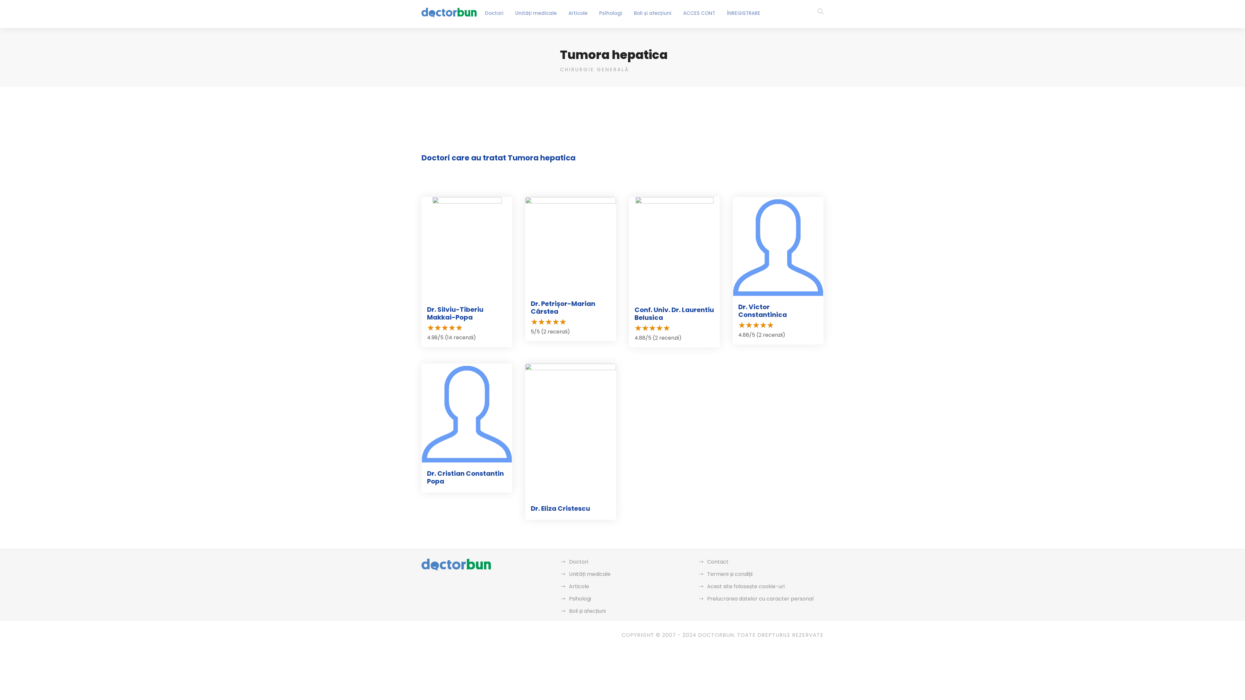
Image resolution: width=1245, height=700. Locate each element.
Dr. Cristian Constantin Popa (465, 477)
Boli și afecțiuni (652, 13)
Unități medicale (536, 13)
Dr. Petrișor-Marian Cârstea (563, 307)
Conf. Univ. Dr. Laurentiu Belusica (674, 313)
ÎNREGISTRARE (743, 13)
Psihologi (610, 13)
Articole (577, 13)
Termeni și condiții (730, 574)
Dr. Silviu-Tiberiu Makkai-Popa (455, 313)
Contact (718, 562)
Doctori (494, 13)
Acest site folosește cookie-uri (746, 586)
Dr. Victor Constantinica (762, 310)
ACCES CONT (699, 13)
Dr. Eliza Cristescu (560, 508)
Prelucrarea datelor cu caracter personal (760, 598)
